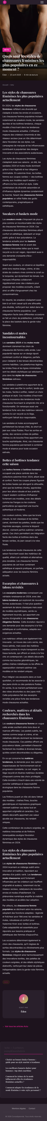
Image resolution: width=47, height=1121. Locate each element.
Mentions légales (19, 1108)
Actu (6, 50)
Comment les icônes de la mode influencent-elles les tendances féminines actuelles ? (19, 1079)
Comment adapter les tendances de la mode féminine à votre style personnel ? (23, 1088)
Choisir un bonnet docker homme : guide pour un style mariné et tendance (23, 1060)
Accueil (5, 85)
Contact (32, 1108)
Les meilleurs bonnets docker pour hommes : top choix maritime (21, 1069)
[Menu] (41, 2)
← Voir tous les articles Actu (15, 1026)
